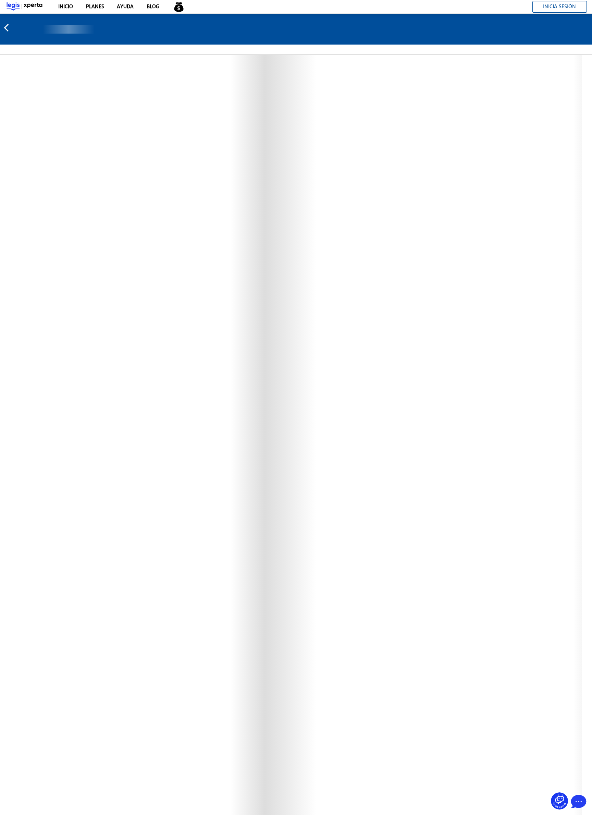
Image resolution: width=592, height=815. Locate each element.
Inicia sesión (559, 6)
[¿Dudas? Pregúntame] (559, 801)
